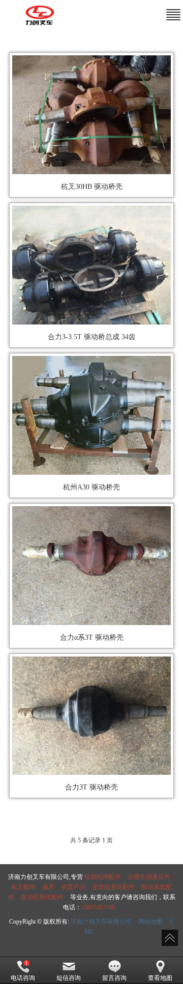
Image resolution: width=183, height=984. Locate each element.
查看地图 (160, 977)
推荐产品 (73, 887)
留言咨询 (114, 977)
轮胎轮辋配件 (102, 876)
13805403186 (98, 907)
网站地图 (150, 921)
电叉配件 (23, 887)
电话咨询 (23, 977)
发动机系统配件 (42, 897)
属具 (48, 887)
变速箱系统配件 (113, 887)
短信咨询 (68, 977)
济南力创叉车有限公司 (101, 921)
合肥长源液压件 (149, 876)
